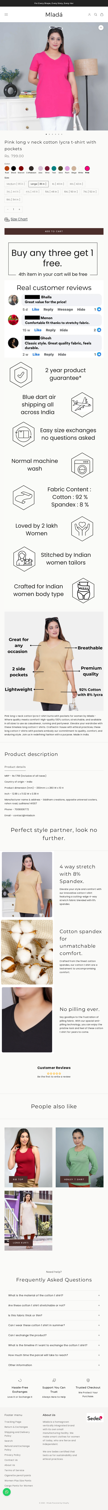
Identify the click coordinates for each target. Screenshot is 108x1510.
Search (8, 1441)
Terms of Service (14, 1470)
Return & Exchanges (16, 1427)
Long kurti (21, 1242)
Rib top (18, 1179)
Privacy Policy (12, 1455)
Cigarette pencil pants (17, 1475)
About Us (9, 1465)
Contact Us (11, 1460)
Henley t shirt (74, 1179)
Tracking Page (12, 1421)
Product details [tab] (15, 766)
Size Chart (19, 219)
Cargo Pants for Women (18, 1485)
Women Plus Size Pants (17, 1480)
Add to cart (54, 231)
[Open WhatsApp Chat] (7, 1492)
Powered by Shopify (60, 1503)
